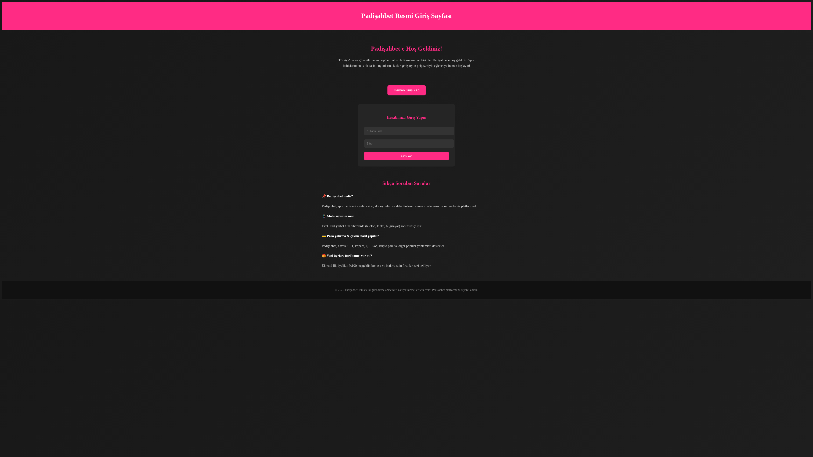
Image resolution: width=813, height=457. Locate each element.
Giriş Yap (406, 156)
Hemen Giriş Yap (406, 90)
